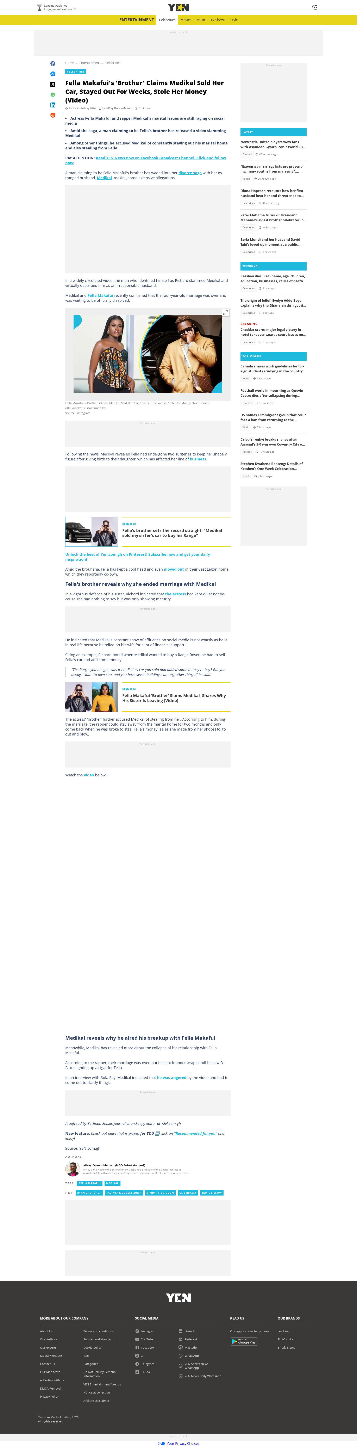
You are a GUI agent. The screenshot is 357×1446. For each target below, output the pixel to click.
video (89, 774)
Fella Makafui (100, 295)
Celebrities (167, 20)
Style (234, 20)
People (246, 178)
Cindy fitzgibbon (160, 1192)
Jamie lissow (212, 1192)
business (198, 459)
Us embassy (188, 1192)
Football (247, 154)
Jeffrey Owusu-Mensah (119, 108)
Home (69, 63)
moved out (174, 569)
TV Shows (218, 20)
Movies (186, 20)
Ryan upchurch (89, 1192)
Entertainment (136, 20)
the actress (175, 593)
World (246, 378)
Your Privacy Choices (183, 1443)
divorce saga (190, 172)
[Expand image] (226, 313)
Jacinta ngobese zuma (124, 1192)
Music (201, 20)
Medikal (104, 177)
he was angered (171, 1077)
